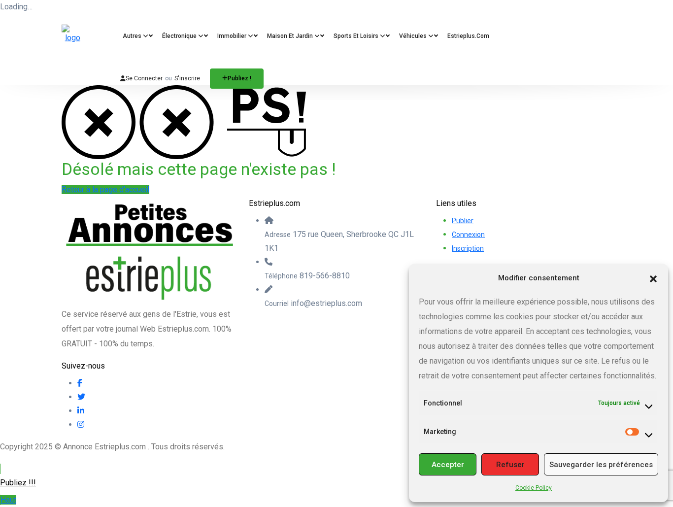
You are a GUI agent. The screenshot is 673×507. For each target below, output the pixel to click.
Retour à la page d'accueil (105, 189)
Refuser (510, 464)
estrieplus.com (468, 36)
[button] (653, 278)
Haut (8, 500)
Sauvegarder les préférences (601, 464)
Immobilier (232, 36)
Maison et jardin (290, 36)
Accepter (448, 464)
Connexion (468, 234)
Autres (133, 36)
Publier (462, 221)
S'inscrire (187, 78)
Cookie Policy (533, 487)
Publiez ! (239, 78)
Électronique (180, 36)
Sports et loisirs (357, 36)
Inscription (468, 248)
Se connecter (144, 78)
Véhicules (413, 36)
